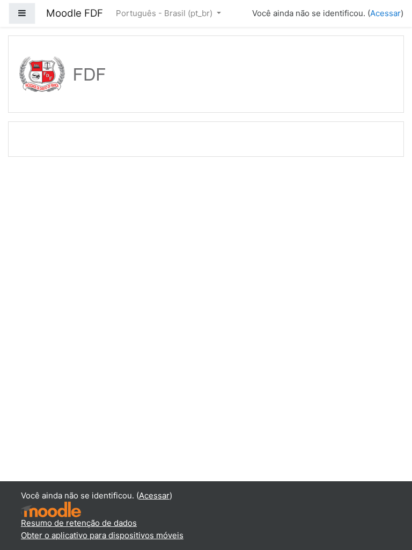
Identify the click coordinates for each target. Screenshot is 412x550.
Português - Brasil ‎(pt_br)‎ (165, 13)
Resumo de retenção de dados (79, 523)
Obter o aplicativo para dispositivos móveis (102, 535)
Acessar (385, 13)
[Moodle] (51, 509)
